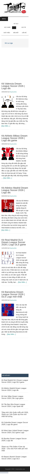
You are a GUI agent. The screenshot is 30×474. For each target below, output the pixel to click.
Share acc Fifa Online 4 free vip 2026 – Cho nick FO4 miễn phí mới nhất (15, 449)
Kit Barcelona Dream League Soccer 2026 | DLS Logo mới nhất (13, 294)
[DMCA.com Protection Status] (4, 473)
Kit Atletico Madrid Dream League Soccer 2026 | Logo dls (15, 190)
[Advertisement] (15, 67)
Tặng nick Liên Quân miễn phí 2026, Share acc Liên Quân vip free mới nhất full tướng (15, 414)
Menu (4, 19)
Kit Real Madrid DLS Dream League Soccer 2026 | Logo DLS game (14, 242)
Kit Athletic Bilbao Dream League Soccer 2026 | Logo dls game (14, 138)
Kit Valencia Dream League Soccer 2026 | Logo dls (13, 86)
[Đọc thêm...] (6, 126)
